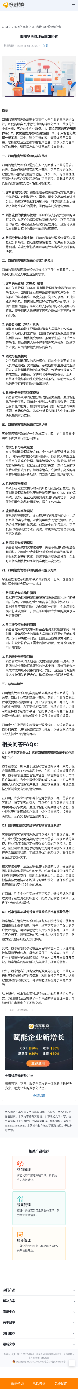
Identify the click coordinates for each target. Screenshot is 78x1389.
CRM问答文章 (20, 26)
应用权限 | (35, 1358)
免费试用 (60, 1384)
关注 (46, 46)
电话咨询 (39, 1384)
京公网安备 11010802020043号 (31, 1361)
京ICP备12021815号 (56, 1361)
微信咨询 (17, 1384)
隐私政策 (45, 1358)
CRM (5, 26)
